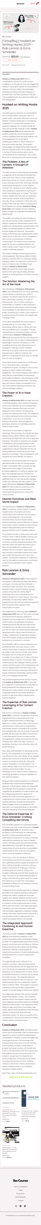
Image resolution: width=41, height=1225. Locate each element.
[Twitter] (25, 1206)
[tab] (20, 74)
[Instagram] (16, 1206)
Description (6, 74)
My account (20, 1193)
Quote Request (20, 1197)
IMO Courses (6, 37)
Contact (20, 1200)
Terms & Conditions (20, 1187)
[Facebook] (20, 1206)
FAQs (20, 1190)
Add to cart (13, 60)
